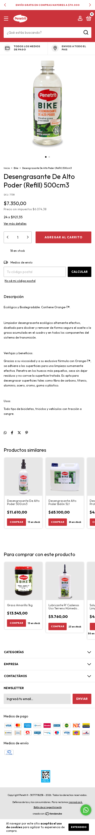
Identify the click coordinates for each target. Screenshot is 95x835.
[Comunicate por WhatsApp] (85, 809)
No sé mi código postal (20, 281)
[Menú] (7, 18)
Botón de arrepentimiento (48, 807)
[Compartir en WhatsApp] (5, 432)
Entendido (78, 827)
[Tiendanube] (47, 814)
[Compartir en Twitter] (19, 432)
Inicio (7, 168)
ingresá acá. (76, 802)
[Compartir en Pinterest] (26, 432)
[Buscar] (86, 32)
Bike (16, 168)
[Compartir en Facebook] (12, 432)
